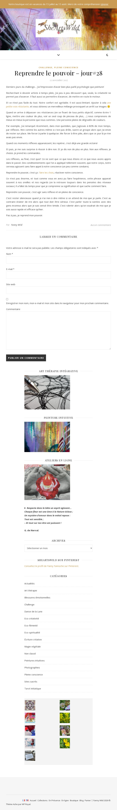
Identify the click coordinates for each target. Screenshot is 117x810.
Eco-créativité (31, 618)
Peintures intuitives (34, 660)
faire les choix (46, 172)
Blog (81, 800)
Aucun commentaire (101, 224)
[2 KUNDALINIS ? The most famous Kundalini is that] (30, 743)
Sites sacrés (30, 681)
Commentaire (13, 309)
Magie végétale (32, 646)
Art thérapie (30, 590)
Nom (9, 253)
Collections (42, 800)
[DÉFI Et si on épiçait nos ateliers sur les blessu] (30, 756)
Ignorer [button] (104, 4)
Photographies (32, 667)
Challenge (45, 67)
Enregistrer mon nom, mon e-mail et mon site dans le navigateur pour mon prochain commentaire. (57, 303)
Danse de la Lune (33, 611)
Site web (10, 284)
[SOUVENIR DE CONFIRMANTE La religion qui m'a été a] (65, 743)
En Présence (54, 800)
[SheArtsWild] (58, 28)
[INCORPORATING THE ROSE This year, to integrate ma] (65, 705)
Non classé (30, 653)
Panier (88, 800)
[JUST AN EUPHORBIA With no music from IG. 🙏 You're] (65, 718)
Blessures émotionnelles (37, 597)
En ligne (65, 800)
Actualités (29, 583)
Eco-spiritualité (32, 632)
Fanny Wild (16, 224)
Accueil (33, 800)
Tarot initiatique (32, 688)
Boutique (74, 800)
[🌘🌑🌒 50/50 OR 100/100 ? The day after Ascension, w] (30, 730)
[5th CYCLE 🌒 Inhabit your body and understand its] (30, 718)
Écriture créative (33, 639)
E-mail (10, 269)
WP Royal (26, 804)
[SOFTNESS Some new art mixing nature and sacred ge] (30, 705)
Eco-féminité (31, 625)
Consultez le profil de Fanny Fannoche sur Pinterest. (51, 565)
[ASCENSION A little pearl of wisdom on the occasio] (65, 730)
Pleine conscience (66, 67)
